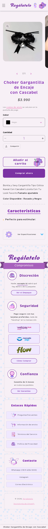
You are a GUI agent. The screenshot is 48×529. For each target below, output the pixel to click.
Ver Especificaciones (27, 234)
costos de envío (14, 107)
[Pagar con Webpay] (24, 328)
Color (6, 115)
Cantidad (7, 132)
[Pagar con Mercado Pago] (24, 339)
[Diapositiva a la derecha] (31, 73)
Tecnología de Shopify (24, 504)
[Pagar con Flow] (24, 349)
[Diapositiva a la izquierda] (17, 73)
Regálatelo (28, 499)
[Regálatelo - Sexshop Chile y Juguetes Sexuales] (19, 5)
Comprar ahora (24, 173)
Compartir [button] (14, 146)
